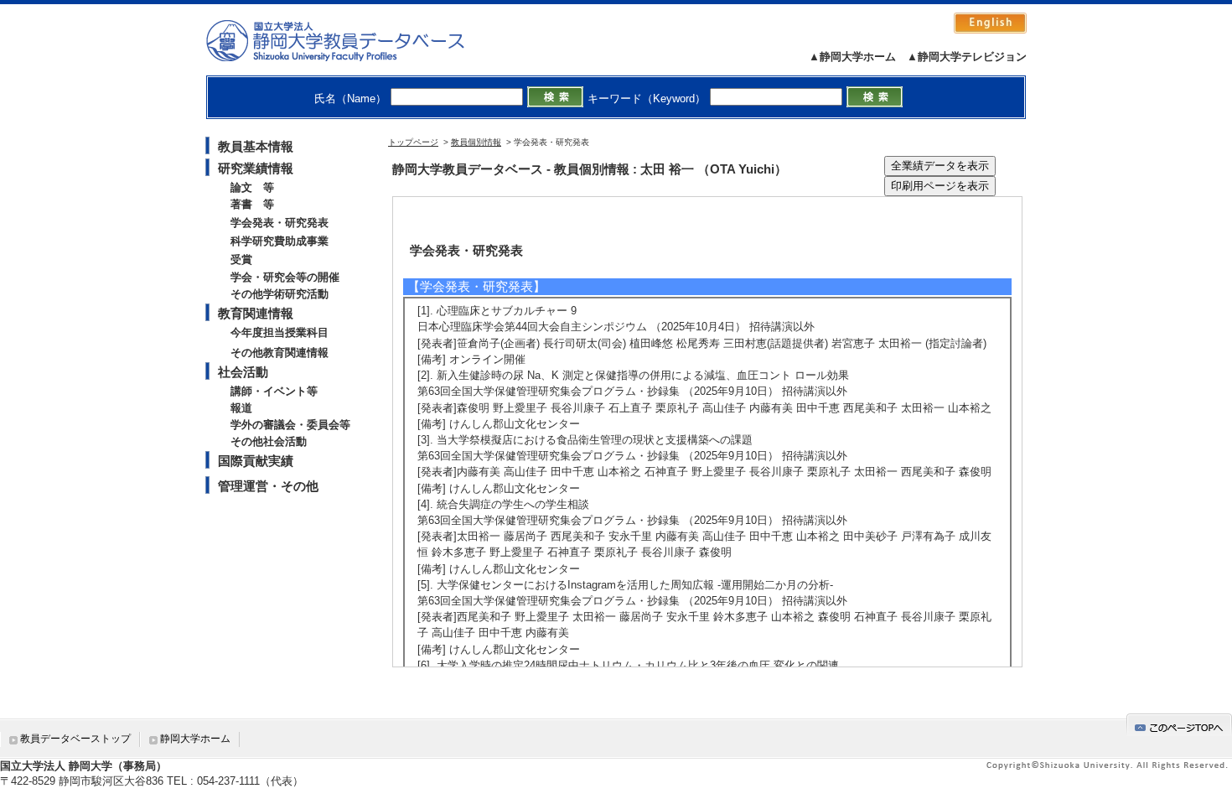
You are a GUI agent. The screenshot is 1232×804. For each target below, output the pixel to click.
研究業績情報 (255, 168)
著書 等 (252, 204)
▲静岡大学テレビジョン (967, 56)
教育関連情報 (255, 313)
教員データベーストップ (75, 738)
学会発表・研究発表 (279, 222)
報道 (241, 408)
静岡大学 (352, 40)
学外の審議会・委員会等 (290, 424)
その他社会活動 (268, 441)
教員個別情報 (476, 142)
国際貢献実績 (255, 461)
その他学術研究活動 (279, 294)
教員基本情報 (255, 146)
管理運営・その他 (268, 486)
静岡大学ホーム (195, 738)
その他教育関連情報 (279, 352)
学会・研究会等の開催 (284, 277)
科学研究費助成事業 (279, 241)
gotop (1179, 724)
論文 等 (252, 187)
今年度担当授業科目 (279, 332)
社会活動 (243, 372)
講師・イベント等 (274, 391)
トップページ (413, 142)
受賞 (241, 259)
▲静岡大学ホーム (852, 56)
